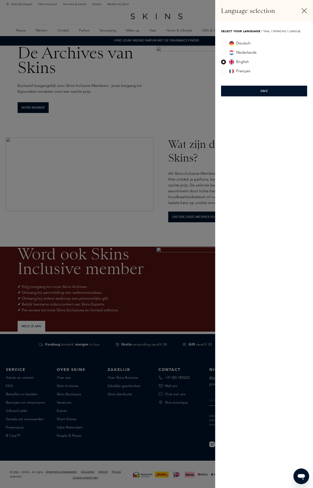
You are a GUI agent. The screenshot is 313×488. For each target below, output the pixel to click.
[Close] (304, 11)
